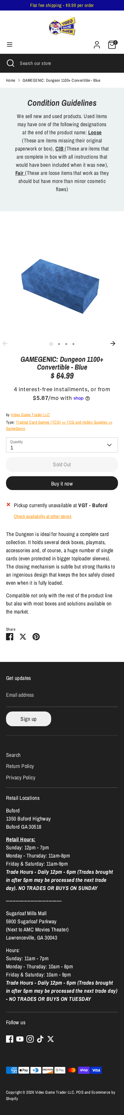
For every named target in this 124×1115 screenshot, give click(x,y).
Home (10, 80)
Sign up (28, 719)
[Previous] (8, 343)
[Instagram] (30, 1039)
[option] (62, 282)
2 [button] (59, 344)
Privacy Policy (20, 777)
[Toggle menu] (10, 44)
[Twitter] (50, 1039)
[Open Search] (10, 63)
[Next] (115, 343)
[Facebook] (9, 1039)
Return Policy (20, 766)
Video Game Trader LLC (30, 414)
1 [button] (51, 344)
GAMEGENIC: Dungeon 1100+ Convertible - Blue (61, 80)
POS (79, 1092)
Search (13, 755)
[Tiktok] (40, 1039)
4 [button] (73, 344)
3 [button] (66, 344)
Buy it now (62, 483)
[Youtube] (19, 1039)
